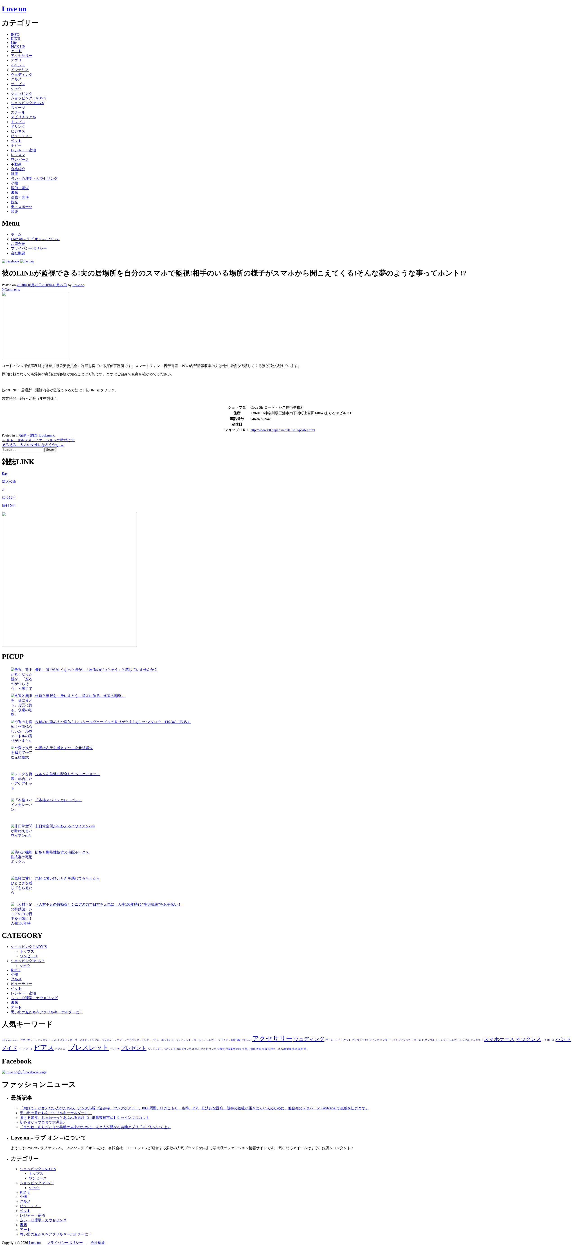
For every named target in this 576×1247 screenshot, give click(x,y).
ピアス (44, 1047)
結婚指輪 (286, 1049)
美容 (294, 1049)
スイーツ (18, 108)
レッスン (18, 155)
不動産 (16, 164)
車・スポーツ (21, 207)
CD (3, 1040)
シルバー (454, 1040)
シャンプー (442, 1040)
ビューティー (21, 136)
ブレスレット (88, 1047)
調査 (300, 1049)
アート (16, 51)
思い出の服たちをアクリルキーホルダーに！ (47, 1012)
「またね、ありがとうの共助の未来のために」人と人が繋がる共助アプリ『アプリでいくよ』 (95, 1127)
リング (212, 1049)
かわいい (246, 1040)
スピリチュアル (23, 117)
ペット (16, 141)
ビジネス (18, 131)
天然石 (246, 1049)
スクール (18, 112)
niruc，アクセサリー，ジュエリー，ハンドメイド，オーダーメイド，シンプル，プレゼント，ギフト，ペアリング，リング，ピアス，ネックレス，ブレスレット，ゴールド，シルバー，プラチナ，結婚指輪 (126, 1040)
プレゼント (133, 1048)
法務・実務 (20, 197)
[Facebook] (10, 261)
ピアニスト (61, 1049)
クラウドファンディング (365, 1040)
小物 (14, 183)
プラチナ (115, 1049)
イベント (18, 65)
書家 (258, 1049)
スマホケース (499, 1039)
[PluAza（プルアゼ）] (69, 645)
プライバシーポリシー (29, 248)
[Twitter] (27, 261)
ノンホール (548, 1040)
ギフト (347, 1040)
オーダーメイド (334, 1040)
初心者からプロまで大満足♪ (42, 1122)
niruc (8, 1040)
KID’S (15, 970)
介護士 (221, 1049)
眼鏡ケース (274, 1049)
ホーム (16, 234)
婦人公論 (9, 481)
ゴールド (419, 1040)
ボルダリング (183, 1049)
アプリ (16, 60)
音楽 (14, 211)
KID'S (15, 38)
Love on (14, 9)
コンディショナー (403, 1040)
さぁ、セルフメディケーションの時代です (38, 440)
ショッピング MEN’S (28, 961)
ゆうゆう (9, 497)
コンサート (386, 1040)
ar (3, 489)
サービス (18, 84)
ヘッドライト (154, 1049)
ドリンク (18, 126)
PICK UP (18, 47)
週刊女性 (9, 506)
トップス (18, 122)
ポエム (196, 1049)
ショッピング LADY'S (28, 98)
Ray (5, 473)
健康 (14, 174)
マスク (204, 1049)
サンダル (430, 1040)
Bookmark (46, 435)
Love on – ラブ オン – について (35, 239)
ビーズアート (25, 1049)
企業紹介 (18, 169)
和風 (238, 1049)
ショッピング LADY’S (29, 947)
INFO (15, 34)
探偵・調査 (20, 188)
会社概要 (18, 253)
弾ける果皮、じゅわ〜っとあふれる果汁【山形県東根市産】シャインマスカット (84, 1117)
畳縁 (264, 1049)
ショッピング (21, 93)
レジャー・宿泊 (23, 150)
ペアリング (169, 1049)
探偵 (252, 1049)
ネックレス (528, 1039)
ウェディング (21, 74)
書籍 (14, 193)
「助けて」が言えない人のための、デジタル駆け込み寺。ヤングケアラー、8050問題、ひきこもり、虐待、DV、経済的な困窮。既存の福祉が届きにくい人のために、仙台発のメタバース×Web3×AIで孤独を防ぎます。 (194, 1108)
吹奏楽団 (230, 1049)
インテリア (20, 70)
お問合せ (18, 244)
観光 (14, 202)
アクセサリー (21, 56)
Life (14, 43)
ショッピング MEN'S (27, 103)
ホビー (16, 145)
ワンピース (20, 159)
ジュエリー (476, 1040)
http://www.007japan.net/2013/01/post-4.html (282, 430)
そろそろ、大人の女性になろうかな (33, 445)
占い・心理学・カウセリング (34, 178)
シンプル (465, 1040)
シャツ (16, 89)
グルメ (16, 79)
